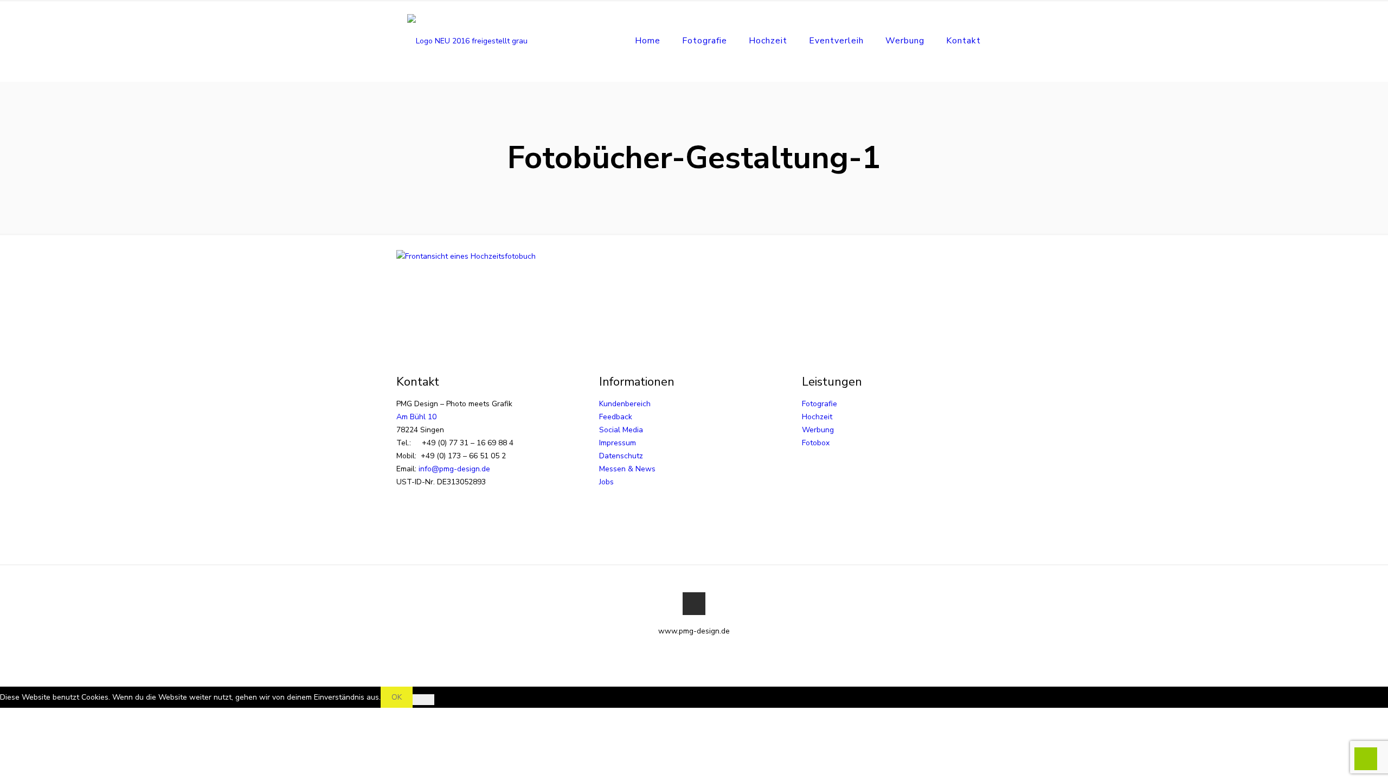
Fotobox (816, 443)
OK (396, 697)
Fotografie (819, 404)
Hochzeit (817, 417)
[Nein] (423, 699)
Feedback (615, 417)
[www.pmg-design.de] (467, 40)
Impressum (617, 443)
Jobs (606, 482)
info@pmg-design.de (454, 469)
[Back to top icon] (694, 603)
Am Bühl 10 (416, 417)
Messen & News (627, 469)
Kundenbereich (625, 404)
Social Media (621, 430)
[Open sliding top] (694, 12)
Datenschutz (621, 456)
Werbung (818, 430)
